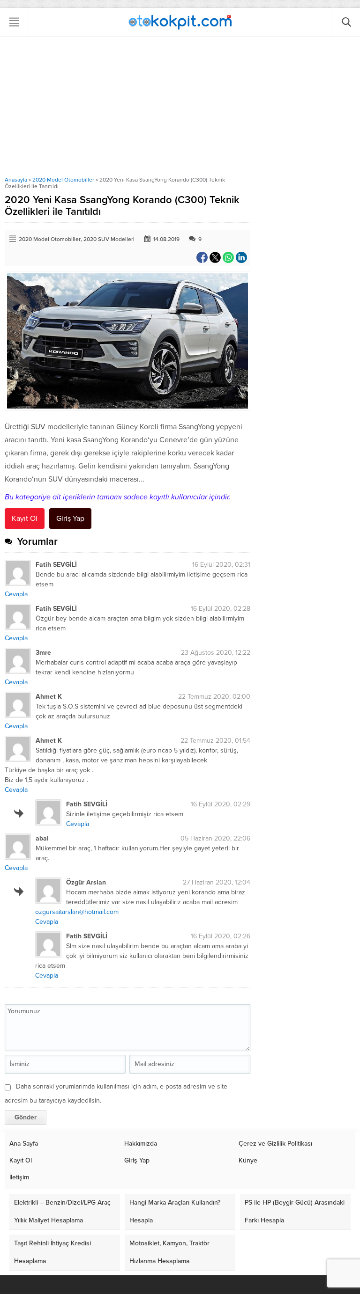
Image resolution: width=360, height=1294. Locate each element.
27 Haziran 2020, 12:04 (216, 882)
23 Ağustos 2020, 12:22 (215, 653)
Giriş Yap (70, 518)
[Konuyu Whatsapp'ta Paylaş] (228, 257)
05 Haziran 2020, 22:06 (215, 838)
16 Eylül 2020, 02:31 (221, 565)
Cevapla (16, 594)
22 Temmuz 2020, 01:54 (215, 741)
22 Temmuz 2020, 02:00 (214, 697)
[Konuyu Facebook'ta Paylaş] (202, 257)
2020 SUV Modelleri (109, 239)
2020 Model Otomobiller (63, 179)
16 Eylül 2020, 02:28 (220, 609)
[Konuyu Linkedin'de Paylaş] (241, 257)
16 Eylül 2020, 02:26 (220, 936)
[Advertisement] (180, 106)
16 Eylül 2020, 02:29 (220, 804)
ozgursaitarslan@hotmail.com (77, 912)
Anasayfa (16, 179)
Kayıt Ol (25, 518)
